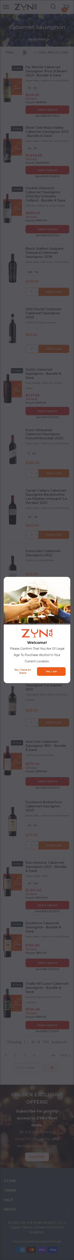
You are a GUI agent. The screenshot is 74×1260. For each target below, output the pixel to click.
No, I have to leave (23, 671)
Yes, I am (51, 671)
